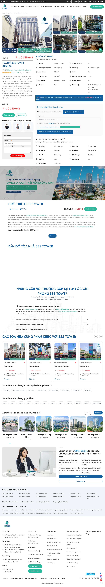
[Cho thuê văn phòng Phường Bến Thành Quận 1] (10, 427)
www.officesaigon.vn (59, 583)
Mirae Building (34, 366)
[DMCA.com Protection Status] (90, 574)
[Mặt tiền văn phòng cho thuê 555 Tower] (65, 44)
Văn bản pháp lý (72, 548)
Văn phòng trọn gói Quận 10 (10, 513)
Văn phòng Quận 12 (75, 496)
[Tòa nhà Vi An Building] (14, 351)
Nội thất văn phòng (73, 7)
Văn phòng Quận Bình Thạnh (93, 498)
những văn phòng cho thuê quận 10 (36, 215)
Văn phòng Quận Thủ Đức (60, 502)
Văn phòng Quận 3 (41, 493)
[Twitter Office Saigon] (83, 578)
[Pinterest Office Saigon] (92, 578)
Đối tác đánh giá (52, 546)
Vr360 (63, 578)
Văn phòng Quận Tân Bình (26, 502)
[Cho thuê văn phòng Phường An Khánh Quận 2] (78, 427)
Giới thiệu (50, 535)
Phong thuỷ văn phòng (73, 559)
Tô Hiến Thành (36, 374)
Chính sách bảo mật (34, 551)
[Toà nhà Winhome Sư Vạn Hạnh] (65, 351)
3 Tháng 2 (10, 70)
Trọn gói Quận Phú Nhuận (60, 513)
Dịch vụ (84, 7)
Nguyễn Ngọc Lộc (87, 374)
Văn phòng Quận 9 (24, 496)
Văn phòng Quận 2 (24, 493)
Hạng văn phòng (46, 7)
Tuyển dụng (74, 1)
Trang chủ (5, 578)
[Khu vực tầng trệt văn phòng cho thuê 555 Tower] (90, 44)
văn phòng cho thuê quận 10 (67, 311)
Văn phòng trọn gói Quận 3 (43, 510)
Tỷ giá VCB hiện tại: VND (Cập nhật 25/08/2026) (53, 123)
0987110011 (5, 1)
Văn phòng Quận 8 (7, 496)
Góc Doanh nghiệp (72, 563)
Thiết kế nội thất (54, 578)
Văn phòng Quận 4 (58, 493)
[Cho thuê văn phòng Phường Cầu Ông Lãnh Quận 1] (27, 428)
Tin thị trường (71, 566)
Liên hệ (85, 1)
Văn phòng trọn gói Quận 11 (27, 513)
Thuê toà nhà (43, 578)
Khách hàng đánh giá (54, 542)
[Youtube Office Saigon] (86, 578)
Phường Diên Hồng (19, 70)
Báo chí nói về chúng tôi (54, 549)
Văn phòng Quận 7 (92, 493)
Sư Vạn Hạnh (62, 374)
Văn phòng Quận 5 (75, 493)
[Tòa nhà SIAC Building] (90, 351)
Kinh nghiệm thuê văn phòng (73, 543)
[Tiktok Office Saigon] (98, 578)
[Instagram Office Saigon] (95, 578)
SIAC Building (84, 366)
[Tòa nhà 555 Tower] (27, 34)
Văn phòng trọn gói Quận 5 (77, 510)
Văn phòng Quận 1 (7, 493)
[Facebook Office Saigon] (80, 578)
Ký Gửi (80, 1)
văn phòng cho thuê (31, 309)
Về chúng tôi (68, 1)
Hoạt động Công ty (53, 559)
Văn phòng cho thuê (17, 7)
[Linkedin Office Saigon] (89, 578)
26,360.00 (51, 123)
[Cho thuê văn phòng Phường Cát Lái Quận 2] (61, 427)
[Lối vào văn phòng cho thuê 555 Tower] (90, 24)
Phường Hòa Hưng (45, 374)
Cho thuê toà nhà (59, 7)
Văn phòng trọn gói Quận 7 (94, 510)
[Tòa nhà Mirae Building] (40, 351)
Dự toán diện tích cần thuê (74, 112)
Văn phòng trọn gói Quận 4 (60, 510)
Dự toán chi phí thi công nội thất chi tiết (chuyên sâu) (56, 132)
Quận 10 (28, 70)
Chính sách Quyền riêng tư (36, 554)
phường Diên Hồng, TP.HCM (81, 215)
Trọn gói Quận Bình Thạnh (43, 513)
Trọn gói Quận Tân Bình (76, 513)
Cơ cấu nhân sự (52, 539)
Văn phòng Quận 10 (41, 496)
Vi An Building (8, 366)
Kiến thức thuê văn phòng (74, 539)
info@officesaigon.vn (15, 1)
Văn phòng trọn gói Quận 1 (10, 510)
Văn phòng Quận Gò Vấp (43, 502)
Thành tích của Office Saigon (53, 554)
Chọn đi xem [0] (92, 1)
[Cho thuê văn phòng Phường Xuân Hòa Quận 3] (95, 427)
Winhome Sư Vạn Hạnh (62, 366)
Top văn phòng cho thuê (74, 552)
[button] (96, 336)
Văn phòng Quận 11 (58, 496)
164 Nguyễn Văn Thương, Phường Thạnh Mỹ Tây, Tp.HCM (34, 1)
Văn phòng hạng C (93, 68)
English (101, 1)
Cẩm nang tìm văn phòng (74, 535)
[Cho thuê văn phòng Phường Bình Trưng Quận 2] (44, 427)
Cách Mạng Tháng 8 (14, 374)
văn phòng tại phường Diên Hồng (83, 227)
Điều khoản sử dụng (34, 558)
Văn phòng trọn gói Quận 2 (26, 510)
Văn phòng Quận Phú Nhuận (10, 502)
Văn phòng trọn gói (32, 7)
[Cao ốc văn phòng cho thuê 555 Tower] (65, 24)
